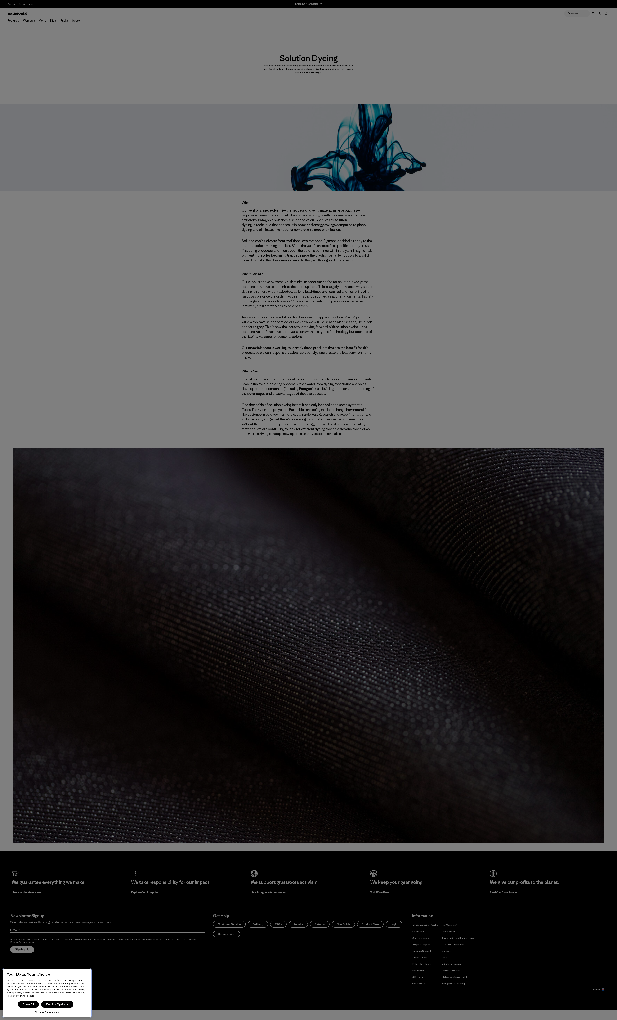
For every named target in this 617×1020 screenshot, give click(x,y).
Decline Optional (57, 1004)
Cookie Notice (64, 992)
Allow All (28, 1004)
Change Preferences (47, 1012)
